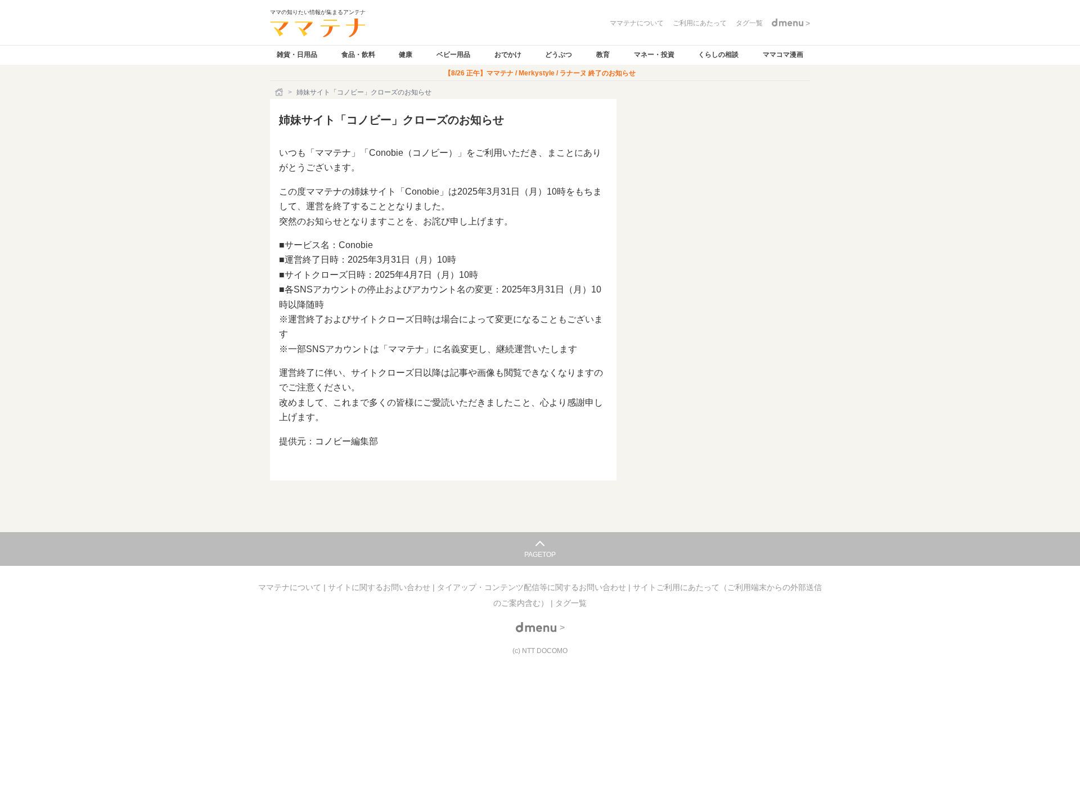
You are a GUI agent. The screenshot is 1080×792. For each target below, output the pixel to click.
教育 (603, 54)
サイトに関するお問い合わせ (380, 587)
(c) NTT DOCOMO (540, 651)
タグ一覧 (571, 603)
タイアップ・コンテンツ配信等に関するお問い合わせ (532, 587)
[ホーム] (280, 92)
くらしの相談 (718, 54)
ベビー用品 (453, 54)
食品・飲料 (358, 54)
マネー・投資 (654, 54)
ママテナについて (290, 587)
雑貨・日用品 (297, 54)
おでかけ (507, 54)
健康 (405, 54)
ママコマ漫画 (783, 54)
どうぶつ (558, 54)
